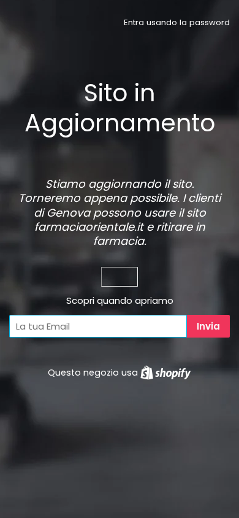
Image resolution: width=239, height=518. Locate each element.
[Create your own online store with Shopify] (165, 372)
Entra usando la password (177, 22)
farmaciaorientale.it (88, 226)
